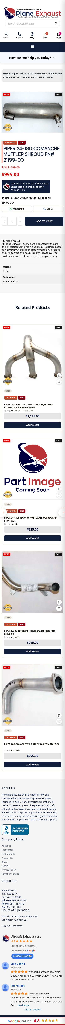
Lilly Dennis (18, 964)
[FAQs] (32, 34)
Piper (15, 73)
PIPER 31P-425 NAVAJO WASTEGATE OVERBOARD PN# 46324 (30, 519)
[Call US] (19, 34)
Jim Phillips (18, 985)
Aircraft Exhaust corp (26, 936)
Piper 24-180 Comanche (32, 73)
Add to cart (44, 221)
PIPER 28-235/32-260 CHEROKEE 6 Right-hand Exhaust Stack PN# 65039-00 (28, 406)
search (6, 37)
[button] (32, 46)
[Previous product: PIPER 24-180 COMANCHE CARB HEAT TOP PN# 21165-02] (3, 512)
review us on (20, 956)
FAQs (32, 37)
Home (6, 73)
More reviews (32, 1009)
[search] (6, 34)
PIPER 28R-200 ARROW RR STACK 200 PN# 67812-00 (31, 744)
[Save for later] (59, 125)
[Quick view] (59, 382)
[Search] (56, 23)
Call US (19, 37)
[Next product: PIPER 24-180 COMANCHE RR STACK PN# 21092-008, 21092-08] (61, 512)
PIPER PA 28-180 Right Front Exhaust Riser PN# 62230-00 (29, 632)
